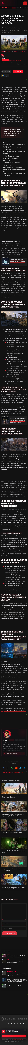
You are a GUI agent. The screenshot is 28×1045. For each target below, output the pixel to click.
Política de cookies (14, 1043)
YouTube (22, 740)
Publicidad (7, 1041)
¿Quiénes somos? (5, 1039)
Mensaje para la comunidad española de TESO (14, 170)
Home (2, 51)
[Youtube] (9, 1023)
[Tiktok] (12, 1023)
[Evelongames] (9, 3)
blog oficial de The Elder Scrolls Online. (13, 711)
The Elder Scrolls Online (19, 51)
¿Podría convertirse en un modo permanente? (11, 163)
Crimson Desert (20, 7)
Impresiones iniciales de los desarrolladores (10, 159)
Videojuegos (8, 51)
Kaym (5, 740)
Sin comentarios (23, 64)
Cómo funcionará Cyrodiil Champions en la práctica (14, 152)
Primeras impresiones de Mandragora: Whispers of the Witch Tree (18, 421)
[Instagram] (20, 1023)
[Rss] (23, 1023)
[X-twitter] (17, 1023)
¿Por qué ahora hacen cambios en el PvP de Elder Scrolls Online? (14, 155)
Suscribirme (13, 1035)
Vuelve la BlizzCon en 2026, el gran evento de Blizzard (17, 262)
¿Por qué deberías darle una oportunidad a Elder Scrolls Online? (14, 174)
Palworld (14, 7)
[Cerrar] (25, 1030)
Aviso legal (12, 1041)
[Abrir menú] (25, 3)
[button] (3, 768)
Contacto (11, 1039)
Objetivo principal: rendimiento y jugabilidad (13, 148)
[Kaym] (2, 55)
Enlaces (24, 1039)
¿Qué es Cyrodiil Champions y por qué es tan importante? (14, 145)
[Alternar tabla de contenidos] (24, 142)
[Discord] (14, 1023)
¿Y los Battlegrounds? (10, 165)
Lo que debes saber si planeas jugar (12, 167)
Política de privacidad (19, 1041)
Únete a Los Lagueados (18, 1039)
